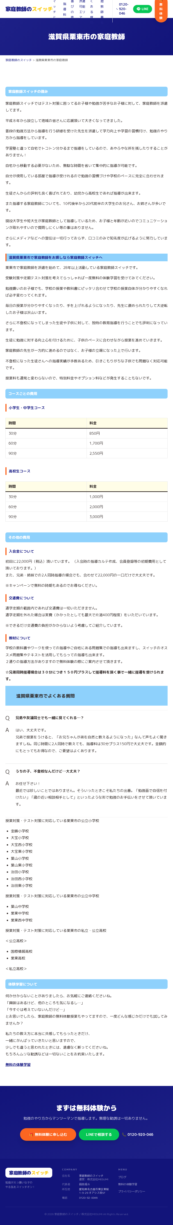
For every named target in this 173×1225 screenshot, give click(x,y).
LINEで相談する (99, 1134)
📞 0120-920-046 (137, 1134)
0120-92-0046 (88, 1198)
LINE (145, 9)
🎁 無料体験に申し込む (48, 1134)
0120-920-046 (124, 9)
